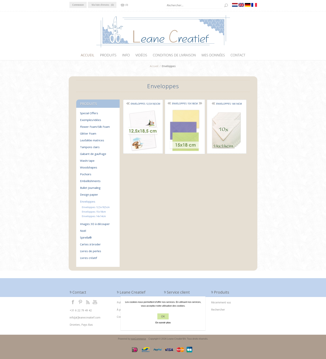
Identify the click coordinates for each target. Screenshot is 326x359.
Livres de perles (90, 251)
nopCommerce (138, 339)
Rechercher (218, 309)
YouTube (95, 302)
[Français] (254, 5)
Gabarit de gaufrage (93, 154)
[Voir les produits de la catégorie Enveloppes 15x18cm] (184, 130)
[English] (241, 5)
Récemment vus (221, 302)
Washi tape (87, 160)
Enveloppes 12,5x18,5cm (96, 207)
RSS (87, 302)
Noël (83, 231)
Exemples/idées (90, 120)
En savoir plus (163, 322)
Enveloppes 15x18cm (184, 103)
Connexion (78, 4)
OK (163, 316)
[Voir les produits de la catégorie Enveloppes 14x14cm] (226, 130)
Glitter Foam (88, 133)
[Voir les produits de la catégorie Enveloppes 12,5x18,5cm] (142, 130)
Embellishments (90, 181)
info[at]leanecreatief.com (85, 317)
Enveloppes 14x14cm (94, 216)
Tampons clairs (90, 147)
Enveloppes (87, 201)
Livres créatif (88, 258)
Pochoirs (85, 174)
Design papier (89, 194)
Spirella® (86, 237)
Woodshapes (88, 167)
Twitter (80, 302)
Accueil (154, 66)
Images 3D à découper (95, 224)
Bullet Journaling (90, 188)
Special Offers (89, 113)
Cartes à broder (90, 244)
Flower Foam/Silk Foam (95, 127)
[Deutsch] (248, 5)
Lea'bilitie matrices (92, 140)
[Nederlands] (235, 5)
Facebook (73, 302)
